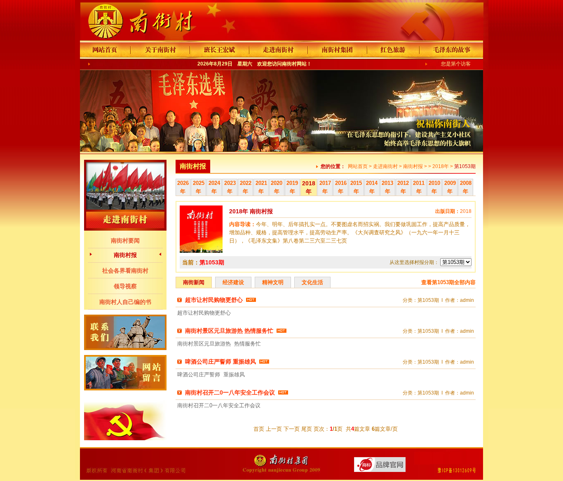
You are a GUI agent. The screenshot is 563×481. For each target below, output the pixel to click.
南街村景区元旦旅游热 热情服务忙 (229, 330)
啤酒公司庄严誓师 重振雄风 (220, 361)
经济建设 (233, 282)
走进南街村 (385, 166)
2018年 (440, 166)
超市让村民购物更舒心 (214, 300)
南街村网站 (294, 64)
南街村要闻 (125, 240)
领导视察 (125, 286)
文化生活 (312, 282)
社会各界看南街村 (125, 270)
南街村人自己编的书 (125, 302)
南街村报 (125, 255)
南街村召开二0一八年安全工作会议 (230, 392)
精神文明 (273, 282)
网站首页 (358, 166)
